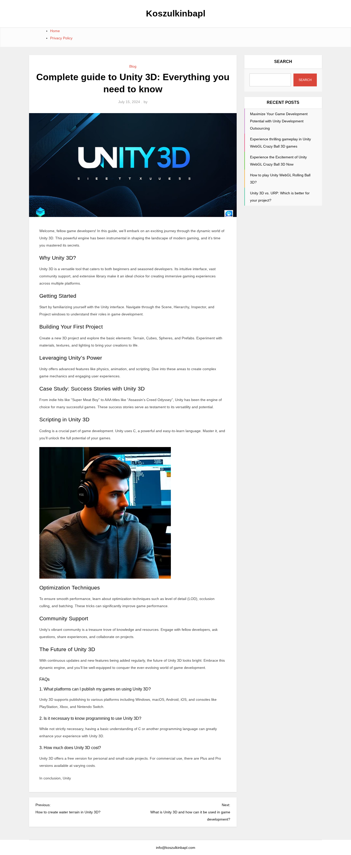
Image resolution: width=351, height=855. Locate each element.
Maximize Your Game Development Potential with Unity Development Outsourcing (279, 121)
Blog (132, 66)
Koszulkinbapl (175, 13)
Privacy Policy (61, 38)
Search (283, 61)
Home (55, 31)
